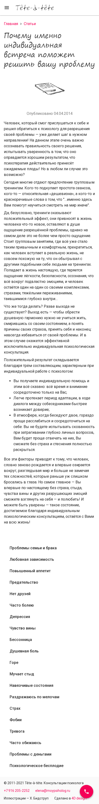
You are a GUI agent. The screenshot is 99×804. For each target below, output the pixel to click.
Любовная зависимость (32, 559)
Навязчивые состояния (31, 685)
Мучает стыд (22, 674)
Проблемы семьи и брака (33, 548)
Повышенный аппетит (30, 571)
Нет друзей (20, 594)
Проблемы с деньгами (30, 754)
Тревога (17, 731)
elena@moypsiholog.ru (52, 791)
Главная (11, 23)
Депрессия (20, 616)
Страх (15, 708)
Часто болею (22, 605)
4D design (79, 798)
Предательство (24, 582)
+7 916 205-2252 (17, 791)
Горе (14, 662)
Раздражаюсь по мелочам (34, 697)
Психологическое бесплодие (36, 765)
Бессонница (21, 639)
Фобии (16, 720)
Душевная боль (24, 651)
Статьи (30, 23)
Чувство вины (23, 628)
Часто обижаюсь (25, 743)
